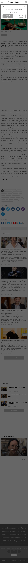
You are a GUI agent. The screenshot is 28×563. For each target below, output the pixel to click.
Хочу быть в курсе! (7, 16)
